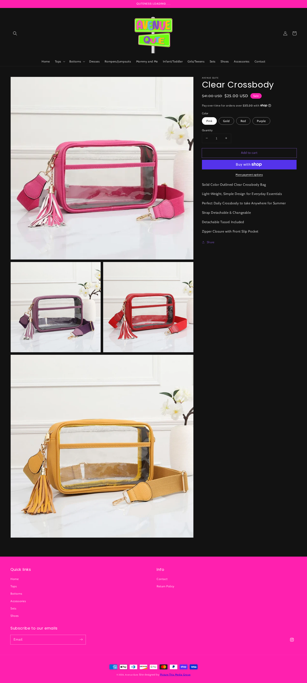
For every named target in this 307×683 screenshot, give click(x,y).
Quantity (207, 130)
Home (14, 579)
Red (243, 121)
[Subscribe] (81, 639)
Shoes (14, 616)
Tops (13, 586)
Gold (226, 121)
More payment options (249, 174)
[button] (15, 33)
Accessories (18, 601)
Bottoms (16, 593)
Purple (261, 121)
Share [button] (210, 242)
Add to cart (249, 152)
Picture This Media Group (175, 674)
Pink (209, 121)
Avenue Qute (131, 674)
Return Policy (165, 586)
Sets (13, 608)
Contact (162, 579)
